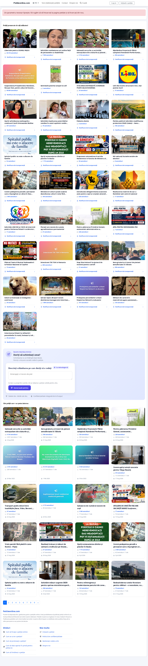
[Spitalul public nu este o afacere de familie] (20, 151)
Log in (113, 3)
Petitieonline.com (22, 3)
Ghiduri (6, 628)
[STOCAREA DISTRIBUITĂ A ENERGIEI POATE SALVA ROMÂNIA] (92, 80)
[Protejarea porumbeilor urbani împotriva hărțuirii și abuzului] (92, 293)
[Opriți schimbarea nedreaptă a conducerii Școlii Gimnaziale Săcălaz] (20, 116)
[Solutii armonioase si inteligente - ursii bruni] (20, 293)
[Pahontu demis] (92, 115)
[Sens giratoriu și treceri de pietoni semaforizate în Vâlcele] (128, 257)
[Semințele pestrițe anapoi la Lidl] (56, 79)
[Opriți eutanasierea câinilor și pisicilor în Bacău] (56, 151)
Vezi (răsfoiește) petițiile (51, 3)
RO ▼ (37, 3)
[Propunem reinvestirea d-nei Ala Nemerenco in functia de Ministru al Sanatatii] (92, 151)
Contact (65, 3)
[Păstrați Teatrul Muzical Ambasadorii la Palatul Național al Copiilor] (20, 257)
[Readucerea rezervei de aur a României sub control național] (128, 187)
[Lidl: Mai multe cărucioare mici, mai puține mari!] (128, 80)
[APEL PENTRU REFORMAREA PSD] (128, 221)
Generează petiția (21, 388)
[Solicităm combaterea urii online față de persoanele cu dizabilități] (56, 45)
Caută (84, 3)
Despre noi (73, 3)
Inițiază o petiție (127, 3)
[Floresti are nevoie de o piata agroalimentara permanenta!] (56, 222)
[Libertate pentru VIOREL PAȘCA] (20, 44)
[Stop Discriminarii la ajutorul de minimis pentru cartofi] (92, 257)
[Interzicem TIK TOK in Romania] (56, 256)
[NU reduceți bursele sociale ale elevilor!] (128, 151)
